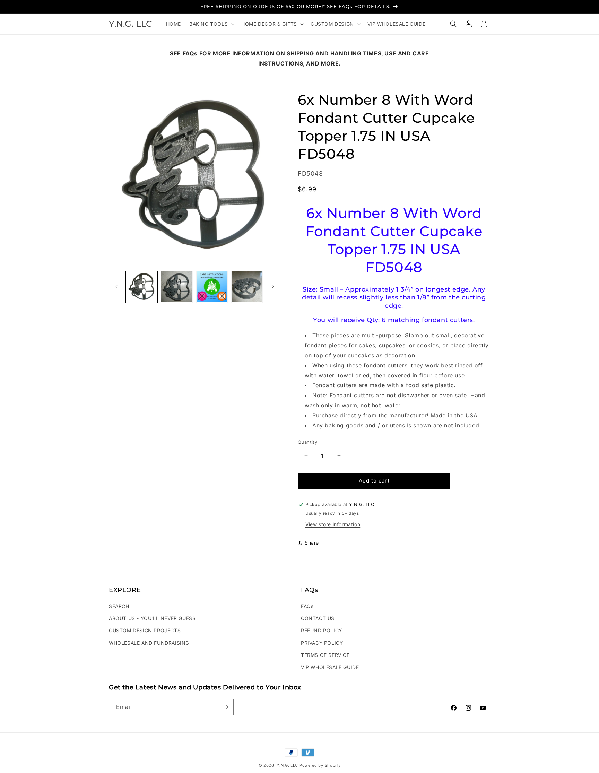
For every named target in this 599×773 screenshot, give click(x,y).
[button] (211, 24)
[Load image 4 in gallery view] (247, 287)
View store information (332, 524)
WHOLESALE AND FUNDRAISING (149, 643)
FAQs (307, 606)
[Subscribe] (225, 707)
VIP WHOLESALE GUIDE (330, 667)
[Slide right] (272, 286)
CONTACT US (318, 618)
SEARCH (119, 606)
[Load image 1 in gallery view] (141, 287)
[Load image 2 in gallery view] (176, 287)
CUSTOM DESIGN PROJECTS (145, 630)
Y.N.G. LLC (287, 765)
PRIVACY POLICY (322, 643)
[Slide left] (116, 286)
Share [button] (312, 543)
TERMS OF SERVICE (325, 655)
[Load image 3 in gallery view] (212, 287)
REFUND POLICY (321, 630)
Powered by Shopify (320, 765)
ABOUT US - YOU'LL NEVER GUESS (152, 618)
